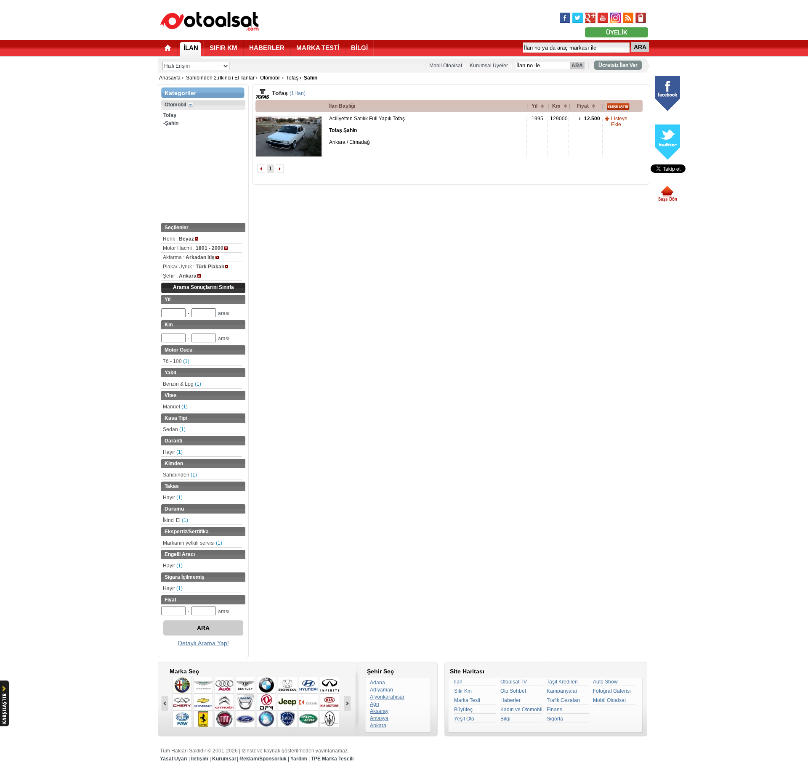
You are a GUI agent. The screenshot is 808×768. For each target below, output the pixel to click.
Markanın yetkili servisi (192, 543)
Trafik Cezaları (563, 700)
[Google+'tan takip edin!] (590, 18)
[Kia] (329, 702)
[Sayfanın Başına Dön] (670, 193)
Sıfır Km (463, 691)
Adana (377, 683)
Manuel (175, 407)
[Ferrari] (203, 718)
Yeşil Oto (464, 719)
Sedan (174, 429)
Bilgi (505, 719)
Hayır (173, 452)
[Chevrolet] (203, 702)
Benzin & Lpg (182, 384)
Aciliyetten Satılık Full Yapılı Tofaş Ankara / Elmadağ (367, 130)
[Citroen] (224, 702)
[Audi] (224, 685)
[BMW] (266, 685)
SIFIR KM (223, 47)
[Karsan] (308, 702)
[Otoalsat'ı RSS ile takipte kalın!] (628, 18)
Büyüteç (463, 709)
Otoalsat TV (513, 682)
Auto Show (605, 682)
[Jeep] (287, 702)
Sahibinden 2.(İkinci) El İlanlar (220, 78)
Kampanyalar (562, 691)
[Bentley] (245, 685)
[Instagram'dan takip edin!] (615, 18)
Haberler (510, 700)
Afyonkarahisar (387, 697)
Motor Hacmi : (193, 248)
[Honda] (287, 685)
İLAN (190, 47)
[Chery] (182, 702)
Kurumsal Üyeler (489, 66)
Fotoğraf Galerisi (612, 691)
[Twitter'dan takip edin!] (577, 18)
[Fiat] (224, 718)
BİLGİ (359, 47)
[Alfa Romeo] (182, 685)
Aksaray (379, 711)
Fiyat (583, 106)
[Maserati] (329, 718)
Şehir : (180, 276)
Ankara (378, 725)
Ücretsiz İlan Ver (618, 65)
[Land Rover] (308, 718)
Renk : (178, 239)
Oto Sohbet (513, 691)
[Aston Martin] (203, 685)
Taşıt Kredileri (562, 682)
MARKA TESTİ (317, 47)
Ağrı (374, 704)
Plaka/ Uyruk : (193, 267)
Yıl (534, 106)
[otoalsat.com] (209, 21)
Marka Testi (467, 700)
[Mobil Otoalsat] (640, 18)
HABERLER (266, 47)
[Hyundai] (308, 685)
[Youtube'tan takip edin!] (603, 18)
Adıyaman (381, 690)
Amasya (379, 718)
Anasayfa (170, 78)
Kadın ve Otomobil (521, 709)
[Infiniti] (329, 685)
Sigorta (555, 719)
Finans (554, 709)
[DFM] (266, 702)
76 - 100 (176, 361)
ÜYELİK (616, 32)
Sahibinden (180, 475)
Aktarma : (189, 257)
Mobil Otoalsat (445, 66)
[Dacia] (245, 702)
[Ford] (245, 718)
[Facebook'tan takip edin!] (565, 18)
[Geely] (266, 718)
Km (556, 106)
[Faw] (182, 718)
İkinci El (175, 520)
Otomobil (270, 78)
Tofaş (292, 78)
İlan (458, 682)
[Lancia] (287, 718)
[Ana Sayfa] (167, 47)
